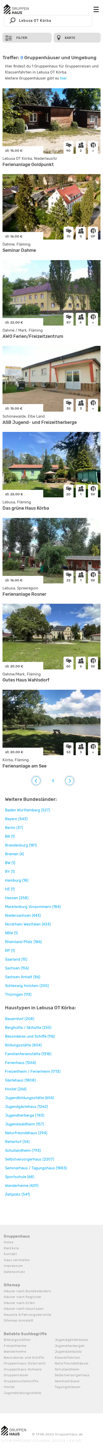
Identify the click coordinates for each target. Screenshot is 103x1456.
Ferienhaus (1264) (20, 1062)
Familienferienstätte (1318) (28, 1054)
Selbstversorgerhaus (72, 1375)
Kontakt (10, 1254)
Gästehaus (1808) (20, 1080)
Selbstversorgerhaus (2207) (29, 1159)
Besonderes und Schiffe (24, 1357)
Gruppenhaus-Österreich (25, 1363)
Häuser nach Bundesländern (27, 1291)
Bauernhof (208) (19, 1019)
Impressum (13, 1266)
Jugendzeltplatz (68, 1351)
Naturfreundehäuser (72, 1363)
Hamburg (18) (16, 880)
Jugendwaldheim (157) (24, 1124)
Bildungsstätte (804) (23, 1045)
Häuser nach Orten (19, 1303)
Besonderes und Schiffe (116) (30, 1036)
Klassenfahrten (67, 1357)
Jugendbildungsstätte (22, 1393)
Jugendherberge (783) (24, 1115)
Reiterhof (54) (17, 1141)
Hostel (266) (15, 1089)
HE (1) (10, 889)
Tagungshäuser (68, 1387)
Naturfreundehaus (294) (26, 1133)
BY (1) (10, 871)
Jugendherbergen (70, 1346)
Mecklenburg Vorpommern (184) (33, 906)
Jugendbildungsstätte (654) (29, 1098)
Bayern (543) (16, 819)
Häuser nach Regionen (23, 1297)
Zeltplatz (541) (17, 1194)
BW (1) (10, 863)
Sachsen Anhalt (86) (22, 977)
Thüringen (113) (18, 994)
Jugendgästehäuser (71, 1340)
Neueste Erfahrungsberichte (27, 1315)
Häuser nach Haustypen (24, 1309)
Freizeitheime (15, 1346)
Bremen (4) (14, 854)
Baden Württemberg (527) (27, 810)
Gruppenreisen (16, 1375)
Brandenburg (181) (21, 845)
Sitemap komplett (19, 1320)
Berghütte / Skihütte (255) (28, 1027)
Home (9, 1242)
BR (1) (10, 836)
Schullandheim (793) (23, 1150)
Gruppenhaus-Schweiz (23, 1369)
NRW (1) (11, 933)
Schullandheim (67, 1369)
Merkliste (11, 1248)
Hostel (9, 1387)
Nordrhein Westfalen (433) (28, 924)
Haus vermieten (17, 1260)
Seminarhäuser (67, 1381)
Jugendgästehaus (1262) (26, 1106)
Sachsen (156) (17, 968)
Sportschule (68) (19, 1177)
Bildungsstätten (17, 1340)
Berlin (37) (14, 827)
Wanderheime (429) (21, 1185)
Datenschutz (14, 1272)
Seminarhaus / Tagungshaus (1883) (36, 1168)
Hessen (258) (16, 898)
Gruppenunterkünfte (21, 1381)
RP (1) (10, 950)
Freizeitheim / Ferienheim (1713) (32, 1071)
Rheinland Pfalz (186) (23, 942)
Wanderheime (15, 1351)
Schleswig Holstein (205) (27, 985)
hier (63, 78)
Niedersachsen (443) (23, 915)
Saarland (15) (16, 959)
